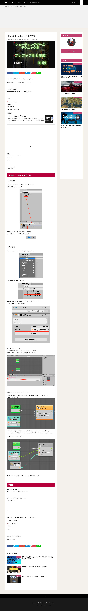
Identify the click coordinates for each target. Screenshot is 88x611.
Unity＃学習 (9, 2)
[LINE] (38, 73)
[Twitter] (16, 73)
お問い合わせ (40, 602)
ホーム (33, 602)
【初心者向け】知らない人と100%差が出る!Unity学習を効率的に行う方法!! (38, 557)
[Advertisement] (44, 17)
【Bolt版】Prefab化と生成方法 (20, 6)
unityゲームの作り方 (33, 39)
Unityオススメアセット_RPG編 (68, 109)
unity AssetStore (78, 81)
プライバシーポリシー (50, 602)
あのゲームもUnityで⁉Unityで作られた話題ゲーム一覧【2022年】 (71, 126)
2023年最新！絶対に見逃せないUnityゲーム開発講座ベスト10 (71, 77)
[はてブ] (27, 73)
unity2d (27, 39)
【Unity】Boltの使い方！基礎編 (17, 116)
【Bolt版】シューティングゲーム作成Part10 (34, 566)
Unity (24, 2)
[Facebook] (10, 73)
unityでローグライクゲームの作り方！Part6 (34, 576)
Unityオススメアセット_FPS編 (68, 93)
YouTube (29, 2)
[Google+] (22, 73)
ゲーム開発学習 (18, 2)
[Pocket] (33, 73)
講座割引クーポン (36, 2)
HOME (7, 6)
